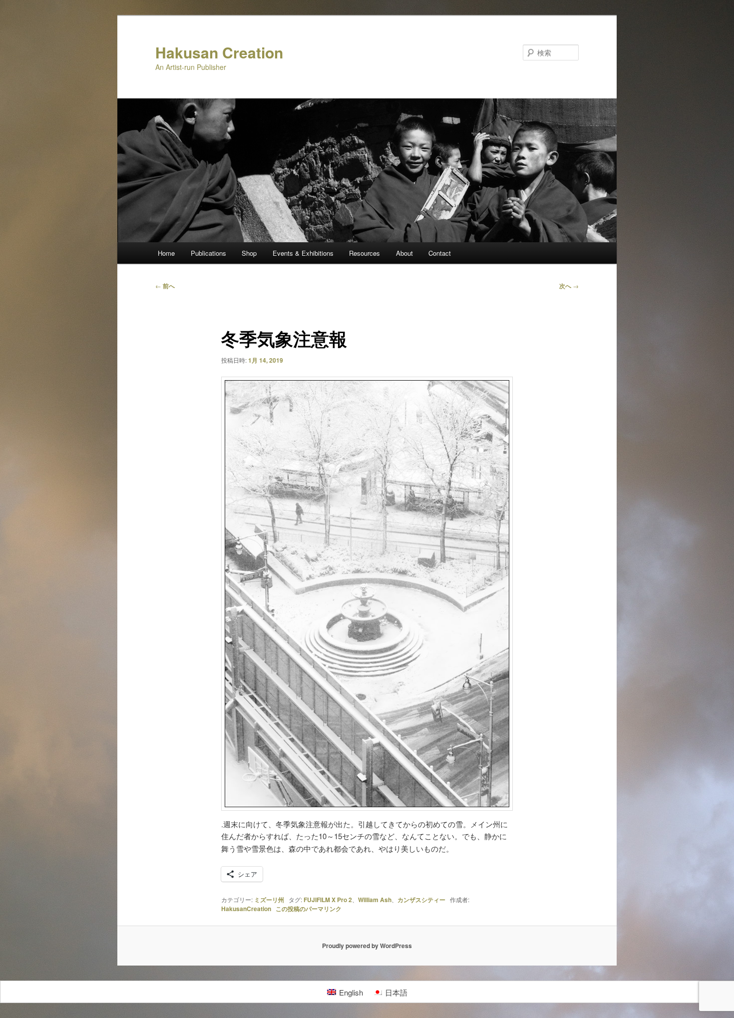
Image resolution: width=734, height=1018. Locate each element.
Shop (249, 253)
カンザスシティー (421, 899)
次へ (569, 285)
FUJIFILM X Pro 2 (328, 899)
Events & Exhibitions (303, 253)
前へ (165, 285)
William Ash (374, 899)
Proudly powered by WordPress (367, 945)
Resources (364, 253)
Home (166, 253)
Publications (208, 253)
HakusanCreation (246, 908)
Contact (439, 253)
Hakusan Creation (219, 52)
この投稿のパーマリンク (309, 908)
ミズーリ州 (269, 899)
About (404, 253)
